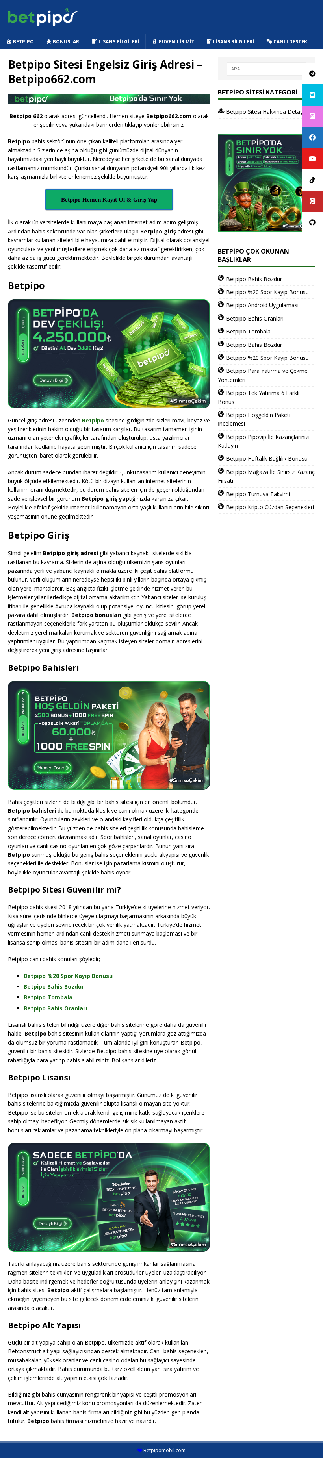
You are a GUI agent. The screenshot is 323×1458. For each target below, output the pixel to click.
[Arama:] (266, 69)
